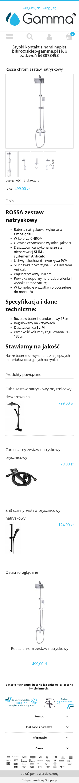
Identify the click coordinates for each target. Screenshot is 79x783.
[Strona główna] (39, 18)
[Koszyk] (69, 36)
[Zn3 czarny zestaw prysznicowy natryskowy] (22, 538)
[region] (39, 703)
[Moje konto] (49, 37)
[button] (10, 37)
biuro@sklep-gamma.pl (35, 51)
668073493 (48, 55)
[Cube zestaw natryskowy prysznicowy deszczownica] (22, 417)
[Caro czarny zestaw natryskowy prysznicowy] (22, 477)
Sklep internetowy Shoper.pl (39, 780)
